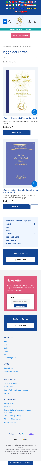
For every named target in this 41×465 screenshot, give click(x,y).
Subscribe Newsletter (20, 35)
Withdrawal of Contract (20, 463)
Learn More (16, 132)
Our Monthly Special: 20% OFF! (20, 29)
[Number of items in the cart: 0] (35, 21)
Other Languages (13, 243)
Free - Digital (11, 240)
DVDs (8, 231)
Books (8, 224)
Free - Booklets (12, 237)
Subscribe (20, 306)
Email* (13, 297)
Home (5, 46)
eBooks (9, 234)
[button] (34, 132)
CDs (7, 227)
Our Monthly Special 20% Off (18, 221)
